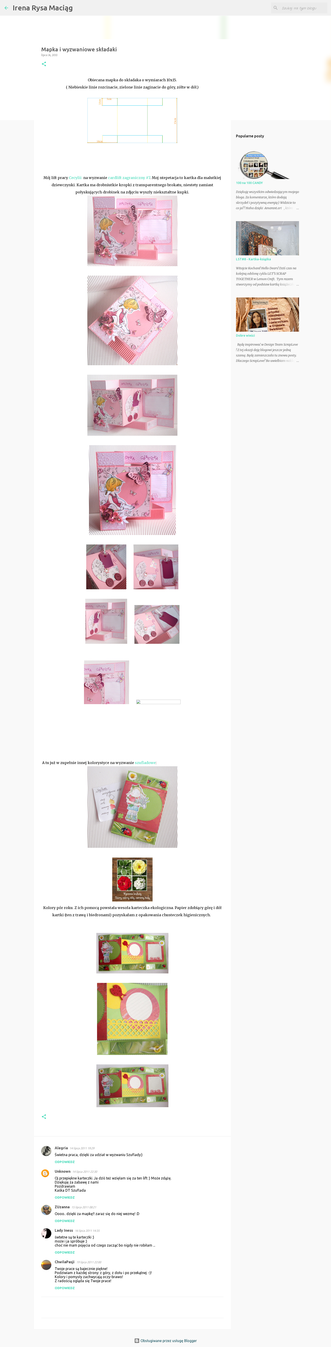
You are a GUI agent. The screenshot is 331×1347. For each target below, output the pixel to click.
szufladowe (145, 762)
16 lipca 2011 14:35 (87, 1230)
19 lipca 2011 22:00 (88, 1262)
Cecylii (75, 177)
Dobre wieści (245, 335)
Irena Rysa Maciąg (43, 8)
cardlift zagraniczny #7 (129, 177)
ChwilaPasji (65, 1262)
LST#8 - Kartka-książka (253, 259)
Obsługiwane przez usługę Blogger (168, 1341)
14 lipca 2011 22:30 (84, 1171)
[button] (44, 64)
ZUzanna (62, 1207)
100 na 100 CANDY (249, 183)
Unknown (62, 1171)
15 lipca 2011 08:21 (83, 1207)
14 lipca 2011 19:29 (82, 1148)
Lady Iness (64, 1230)
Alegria (61, 1148)
